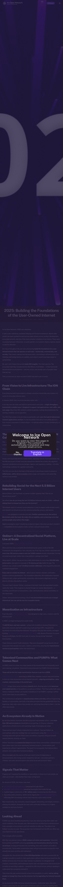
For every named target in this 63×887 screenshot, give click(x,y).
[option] (1, 883)
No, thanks (18, 453)
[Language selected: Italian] (30, 885)
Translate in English (37, 453)
